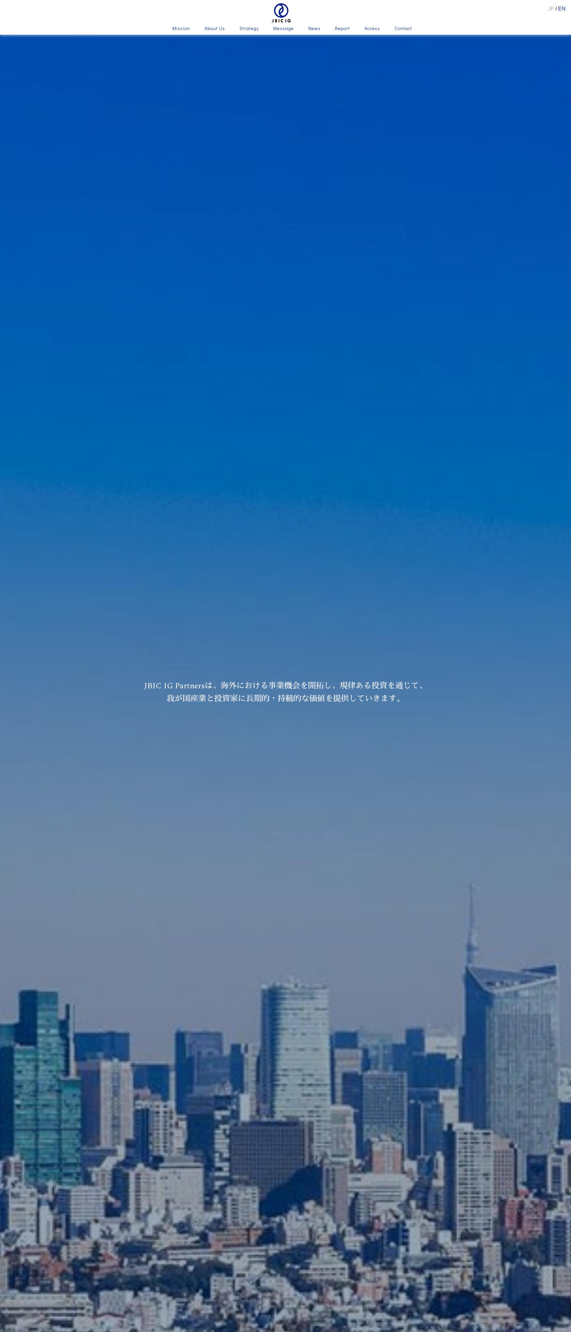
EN (562, 9)
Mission (181, 28)
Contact (403, 28)
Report (342, 28)
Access (372, 28)
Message (283, 28)
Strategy (249, 28)
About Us (215, 28)
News (314, 28)
